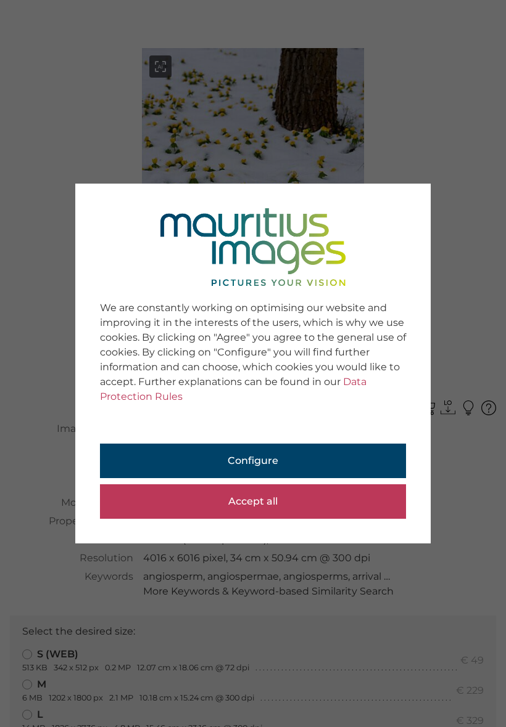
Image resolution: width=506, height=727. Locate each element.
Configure (253, 460)
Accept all (253, 501)
